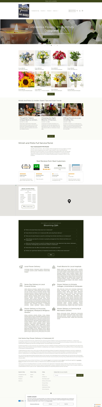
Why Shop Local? (45, 378)
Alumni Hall (68, 289)
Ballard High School (72, 291)
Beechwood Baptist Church (30, 328)
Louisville (32, 270)
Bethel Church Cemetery (44, 295)
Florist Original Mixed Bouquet (25, 90)
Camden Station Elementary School (74, 299)
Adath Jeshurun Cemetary (30, 289)
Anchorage (26, 269)
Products (20, 378)
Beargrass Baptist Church (34, 327)
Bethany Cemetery (33, 295)
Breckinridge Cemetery (39, 296)
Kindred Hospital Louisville (73, 271)
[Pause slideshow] (57, 45)
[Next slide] (54, 45)
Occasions (21, 376)
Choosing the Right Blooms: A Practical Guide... (48, 119)
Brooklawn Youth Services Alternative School (71, 296)
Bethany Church (42, 329)
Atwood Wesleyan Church (30, 321)
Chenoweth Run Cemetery (41, 302)
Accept (50, 404)
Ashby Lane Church (28, 320)
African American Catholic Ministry (32, 315)
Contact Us (44, 376)
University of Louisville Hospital (64, 279)
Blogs (31, 376)
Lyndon (35, 270)
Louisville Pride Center (77, 315)
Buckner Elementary (61, 299)
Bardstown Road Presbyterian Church (40, 324)
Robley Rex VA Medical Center (68, 277)
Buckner (32, 269)
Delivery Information (46, 380)
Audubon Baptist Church (44, 321)
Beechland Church (45, 327)
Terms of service (45, 389)
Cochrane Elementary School (75, 303)
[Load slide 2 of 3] (49, 45)
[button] (43, 11)
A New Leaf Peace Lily (72, 69)
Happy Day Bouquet (39, 69)
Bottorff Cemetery (28, 296)
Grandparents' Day (22, 374)
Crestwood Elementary (62, 304)
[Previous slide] (45, 45)
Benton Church (35, 329)
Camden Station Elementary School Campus (67, 301)
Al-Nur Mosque (46, 315)
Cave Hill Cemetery (28, 301)
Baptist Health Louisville (76, 269)
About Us (20, 380)
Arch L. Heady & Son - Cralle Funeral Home (33, 290)
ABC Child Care (61, 289)
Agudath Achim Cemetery (43, 289)
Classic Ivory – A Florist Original (42, 90)
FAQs (43, 374)
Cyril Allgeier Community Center (68, 314)
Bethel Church (35, 331)
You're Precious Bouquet (56, 69)
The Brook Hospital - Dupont (63, 278)
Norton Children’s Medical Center (74, 274)
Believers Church (42, 328)
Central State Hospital (62, 270)
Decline (66, 404)
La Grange (26, 270)
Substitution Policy (46, 387)
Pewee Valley (47, 270)
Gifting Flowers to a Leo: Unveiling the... (72, 119)
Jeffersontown (46, 269)
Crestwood (36, 269)
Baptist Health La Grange (63, 269)
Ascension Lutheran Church (43, 319)
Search (31, 374)
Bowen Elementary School (68, 294)
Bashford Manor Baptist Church (31, 325)
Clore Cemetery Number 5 (36, 303)
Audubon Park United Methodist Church (35, 323)
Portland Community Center (63, 317)
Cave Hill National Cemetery (39, 301)
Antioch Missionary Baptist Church (32, 317)
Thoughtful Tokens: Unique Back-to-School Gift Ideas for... (28, 119)
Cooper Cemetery (34, 304)
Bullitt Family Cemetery (36, 298)
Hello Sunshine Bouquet (56, 90)
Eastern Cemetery (45, 304)
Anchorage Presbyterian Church (42, 316)
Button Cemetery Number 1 (35, 299)
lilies (63, 360)
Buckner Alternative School (76, 298)
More (51, 254)
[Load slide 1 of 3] (48, 45)
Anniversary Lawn (74, 290)
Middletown (40, 270)
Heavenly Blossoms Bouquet (74, 90)
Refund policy (45, 385)
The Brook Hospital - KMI (76, 278)
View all (51, 94)
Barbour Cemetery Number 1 (41, 293)
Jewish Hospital (62, 271)
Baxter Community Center (63, 313)
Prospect (26, 271)
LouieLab (69, 315)
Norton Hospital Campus (62, 275)
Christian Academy (72, 302)
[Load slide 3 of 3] (51, 45)
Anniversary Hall (65, 290)
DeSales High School (73, 304)
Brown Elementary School (63, 298)
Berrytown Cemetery (34, 294)
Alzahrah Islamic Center (29, 316)
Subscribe (79, 375)
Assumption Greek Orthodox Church (42, 320)
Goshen (41, 269)
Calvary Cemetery (46, 299)
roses (49, 360)
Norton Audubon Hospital (72, 273)
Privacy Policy (49, 401)
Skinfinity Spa (79, 277)
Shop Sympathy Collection (51, 36)
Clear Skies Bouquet (23, 69)
